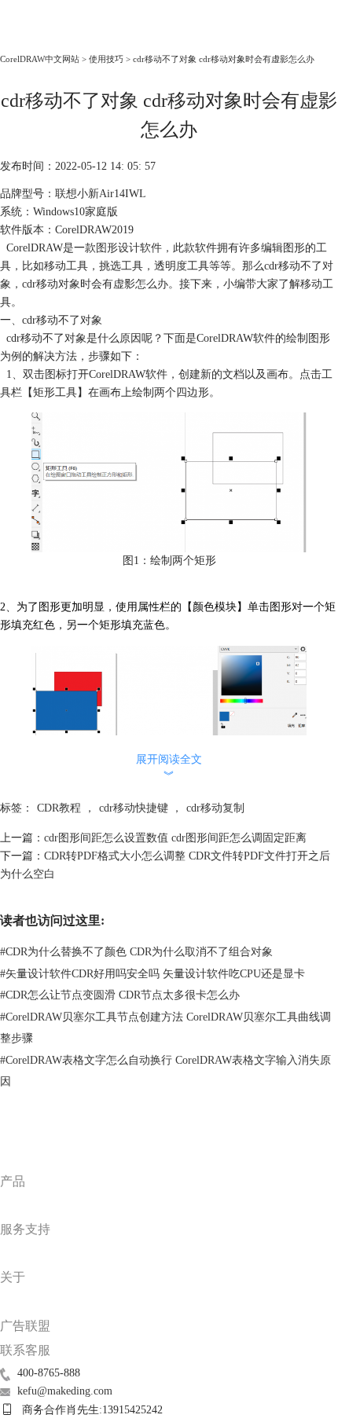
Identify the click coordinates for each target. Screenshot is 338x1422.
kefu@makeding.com (64, 1391)
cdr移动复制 (215, 808)
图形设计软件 (129, 248)
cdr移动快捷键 (133, 808)
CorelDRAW (35, 36)
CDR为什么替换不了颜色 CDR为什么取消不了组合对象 (136, 952)
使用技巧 (106, 59)
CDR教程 (59, 808)
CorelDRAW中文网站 (39, 59)
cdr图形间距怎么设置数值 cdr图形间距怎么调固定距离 (175, 838)
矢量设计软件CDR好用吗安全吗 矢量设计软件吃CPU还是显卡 (152, 974)
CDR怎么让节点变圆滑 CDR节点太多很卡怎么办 (120, 995)
